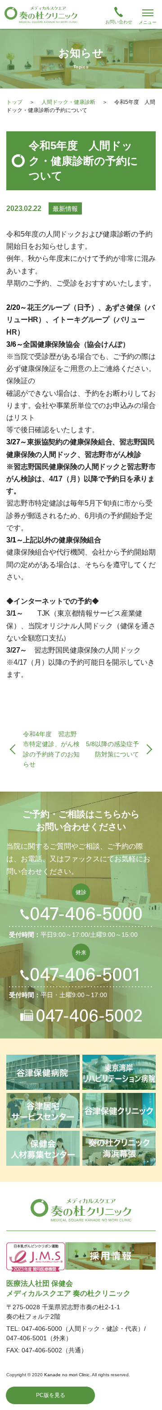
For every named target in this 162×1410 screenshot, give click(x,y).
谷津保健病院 (42, 1072)
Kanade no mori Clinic (67, 1374)
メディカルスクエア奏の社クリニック (81, 1210)
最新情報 (65, 208)
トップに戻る (146, 1394)
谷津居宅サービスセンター (42, 1110)
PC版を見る (50, 1395)
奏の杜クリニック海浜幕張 (118, 1148)
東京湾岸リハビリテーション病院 (118, 1072)
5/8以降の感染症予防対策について (112, 748)
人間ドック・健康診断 (68, 102)
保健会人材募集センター (42, 1148)
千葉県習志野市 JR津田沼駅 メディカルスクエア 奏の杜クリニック (81, 14)
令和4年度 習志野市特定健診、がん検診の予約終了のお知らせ (51, 749)
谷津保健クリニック (118, 1110)
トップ (14, 102)
